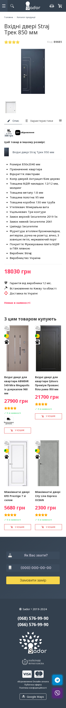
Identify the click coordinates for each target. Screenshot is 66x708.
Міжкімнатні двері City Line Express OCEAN (47, 496)
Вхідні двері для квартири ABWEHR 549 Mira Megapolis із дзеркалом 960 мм (16, 385)
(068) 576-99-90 (33, 618)
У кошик (19, 430)
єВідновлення (24, 681)
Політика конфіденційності (33, 687)
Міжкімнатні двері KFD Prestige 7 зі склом (17, 496)
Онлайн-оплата (41, 681)
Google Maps (35, 696)
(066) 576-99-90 (33, 624)
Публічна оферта (33, 684)
